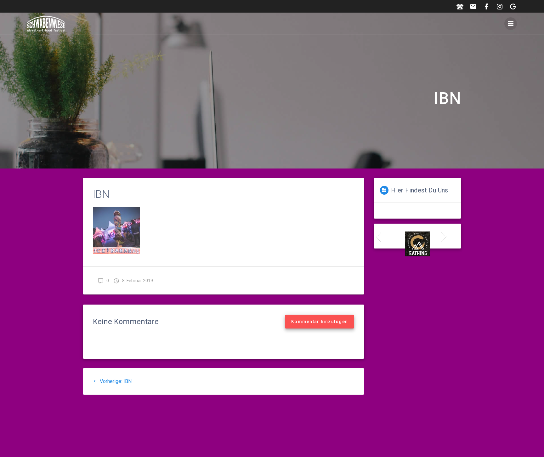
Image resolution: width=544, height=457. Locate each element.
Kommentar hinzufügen (319, 321)
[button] (378, 236)
